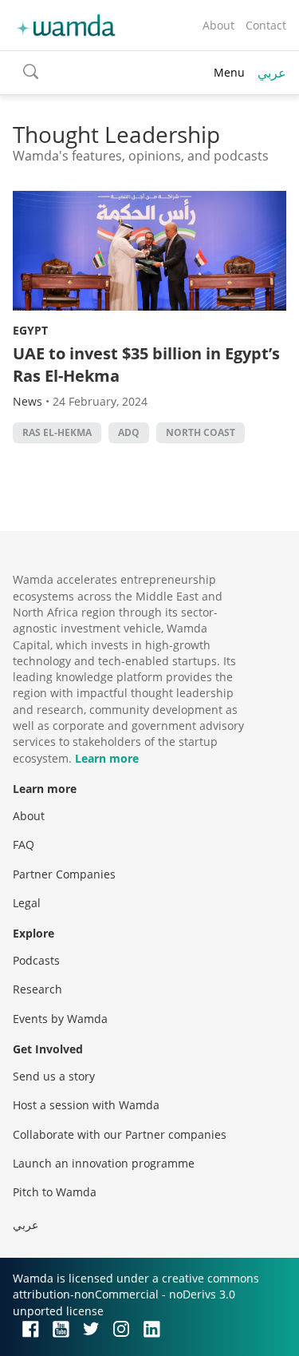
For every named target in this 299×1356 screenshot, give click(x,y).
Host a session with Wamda (86, 1104)
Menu (229, 72)
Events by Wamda (60, 1018)
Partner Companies (64, 874)
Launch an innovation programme (104, 1163)
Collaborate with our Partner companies (119, 1134)
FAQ (23, 844)
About (218, 25)
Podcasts (36, 960)
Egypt (30, 330)
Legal (27, 902)
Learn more (107, 758)
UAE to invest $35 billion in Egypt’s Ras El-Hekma (146, 365)
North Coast (200, 432)
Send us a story (54, 1076)
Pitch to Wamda (54, 1191)
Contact (266, 25)
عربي (272, 72)
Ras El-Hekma (57, 432)
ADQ (129, 432)
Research (37, 989)
